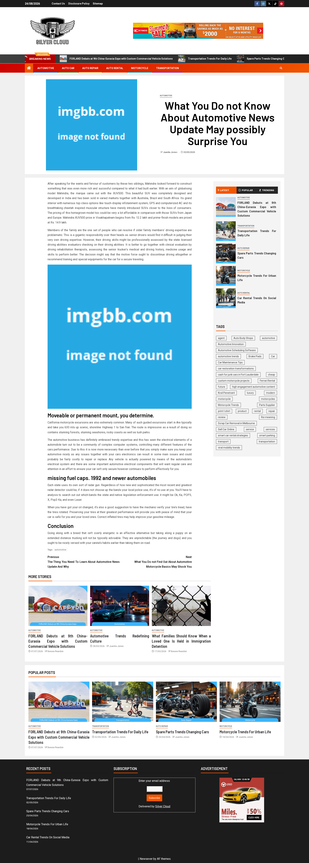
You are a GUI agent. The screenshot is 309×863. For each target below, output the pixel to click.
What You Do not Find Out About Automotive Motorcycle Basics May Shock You (163, 561)
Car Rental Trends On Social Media (47, 837)
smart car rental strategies (233, 435)
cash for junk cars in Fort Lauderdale (238, 374)
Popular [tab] (247, 190)
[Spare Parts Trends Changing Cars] (226, 253)
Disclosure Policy (78, 3)
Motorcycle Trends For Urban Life (245, 731)
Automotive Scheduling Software (237, 350)
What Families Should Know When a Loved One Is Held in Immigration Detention (181, 641)
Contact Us (58, 3)
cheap (271, 374)
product (242, 411)
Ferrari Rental (267, 380)
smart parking (267, 435)
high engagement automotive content (253, 386)
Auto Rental (114, 68)
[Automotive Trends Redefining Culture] (119, 606)
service (250, 429)
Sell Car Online (226, 429)
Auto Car (68, 68)
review (221, 417)
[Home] (29, 68)
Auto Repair (90, 68)
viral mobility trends (229, 447)
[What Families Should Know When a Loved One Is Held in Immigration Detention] (181, 606)
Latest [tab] (224, 190)
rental (257, 411)
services (270, 429)
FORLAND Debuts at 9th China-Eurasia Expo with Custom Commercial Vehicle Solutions (121, 58)
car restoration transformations (236, 368)
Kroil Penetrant (226, 392)
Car (273, 356)
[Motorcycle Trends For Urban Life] (226, 276)
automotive (60, 549)
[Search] (281, 68)
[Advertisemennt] (198, 30)
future (221, 386)
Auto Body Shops (243, 338)
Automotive (45, 68)
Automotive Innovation (231, 344)
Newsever (146, 858)
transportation (267, 441)
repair (271, 411)
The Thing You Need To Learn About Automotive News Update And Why (84, 561)
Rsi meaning (268, 417)
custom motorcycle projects (233, 380)
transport (223, 441)
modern (270, 392)
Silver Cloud (162, 806)
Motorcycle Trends (228, 405)
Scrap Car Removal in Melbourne (236, 423)
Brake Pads (255, 356)
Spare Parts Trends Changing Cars (267, 58)
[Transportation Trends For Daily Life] (226, 231)
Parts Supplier (267, 405)
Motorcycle (139, 68)
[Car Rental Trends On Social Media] (226, 298)
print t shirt (224, 411)
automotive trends (228, 356)
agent (221, 338)
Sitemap (98, 3)
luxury (250, 392)
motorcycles (268, 399)
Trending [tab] (268, 190)
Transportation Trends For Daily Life (210, 58)
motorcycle (224, 399)
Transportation (167, 68)
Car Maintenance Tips (230, 362)
